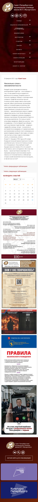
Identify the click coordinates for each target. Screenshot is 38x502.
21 (23, 197)
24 (5, 200)
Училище (19, 20)
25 (10, 200)
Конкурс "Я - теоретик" (19, 66)
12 (14, 194)
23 (32, 197)
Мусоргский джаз (19, 62)
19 (14, 197)
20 (19, 197)
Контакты (19, 49)
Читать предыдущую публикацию (15, 166)
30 (19, 187)
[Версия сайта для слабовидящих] (25, 15)
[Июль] (4, 179)
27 (5, 187)
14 (23, 194)
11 (10, 194)
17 (5, 197)
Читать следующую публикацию (15, 171)
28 (10, 187)
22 (28, 197)
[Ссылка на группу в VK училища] (12, 15)
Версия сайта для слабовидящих (19, 458)
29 (14, 187)
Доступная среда (19, 29)
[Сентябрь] (33, 179)
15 (28, 194)
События (19, 45)
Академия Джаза (19, 33)
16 (32, 194)
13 (19, 194)
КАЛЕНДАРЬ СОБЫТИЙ (11, 176)
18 (10, 197)
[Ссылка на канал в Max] (17, 15)
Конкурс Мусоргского (19, 53)
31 (23, 187)
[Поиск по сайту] (21, 15)
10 (5, 194)
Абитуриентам (19, 37)
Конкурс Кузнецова (19, 57)
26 (14, 200)
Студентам (19, 41)
